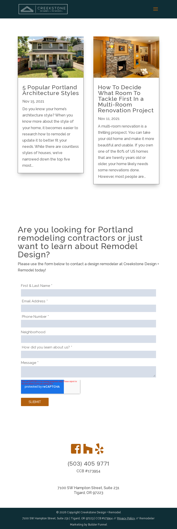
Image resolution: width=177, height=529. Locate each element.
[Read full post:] (51, 57)
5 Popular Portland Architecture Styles (50, 90)
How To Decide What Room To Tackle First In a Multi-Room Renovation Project (126, 99)
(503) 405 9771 (88, 464)
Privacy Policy (126, 518)
